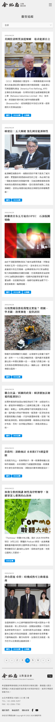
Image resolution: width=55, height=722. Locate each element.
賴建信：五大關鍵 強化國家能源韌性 (26, 131)
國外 (8, 115)
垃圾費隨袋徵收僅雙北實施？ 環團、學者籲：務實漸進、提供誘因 (26, 310)
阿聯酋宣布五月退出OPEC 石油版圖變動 (27, 217)
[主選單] (51, 5)
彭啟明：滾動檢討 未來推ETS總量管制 (26, 453)
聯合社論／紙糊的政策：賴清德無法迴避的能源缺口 (27, 394)
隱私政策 (25, 710)
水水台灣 (16, 115)
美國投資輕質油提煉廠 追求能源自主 (27, 39)
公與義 (26, 115)
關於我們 (5, 710)
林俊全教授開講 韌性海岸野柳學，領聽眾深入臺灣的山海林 (26, 493)
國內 (8, 200)
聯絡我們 (15, 710)
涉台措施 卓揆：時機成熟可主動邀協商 (26, 578)
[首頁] (14, 4)
